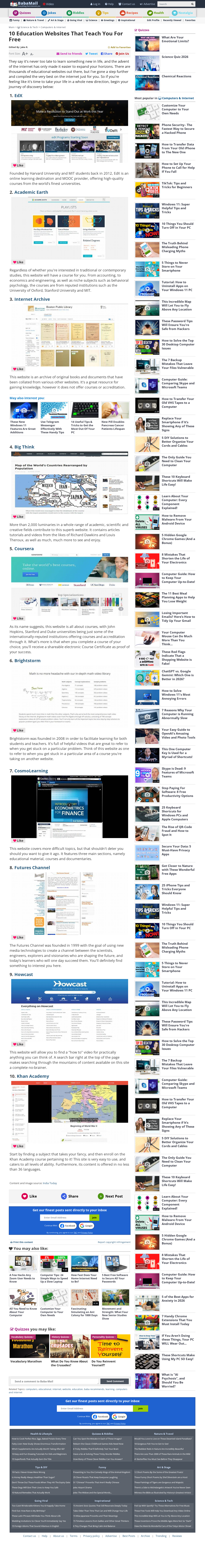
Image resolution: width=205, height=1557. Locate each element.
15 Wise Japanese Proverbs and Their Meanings (95, 1515)
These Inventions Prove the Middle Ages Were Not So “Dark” (163, 1521)
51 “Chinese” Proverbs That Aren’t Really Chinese (96, 1482)
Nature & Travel (35, 20)
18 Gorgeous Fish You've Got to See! (151, 1443)
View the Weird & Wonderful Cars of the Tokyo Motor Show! (162, 1526)
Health (159, 13)
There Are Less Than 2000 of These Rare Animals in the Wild (162, 1454)
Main (12, 27)
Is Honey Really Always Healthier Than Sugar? (33, 1477)
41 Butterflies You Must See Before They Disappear (158, 1459)
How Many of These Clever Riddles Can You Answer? (98, 1459)
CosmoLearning (31, 771)
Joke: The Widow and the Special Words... (92, 1492)
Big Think (24, 447)
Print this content (23, 1242)
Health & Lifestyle (41, 1433)
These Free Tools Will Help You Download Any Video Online (162, 1510)
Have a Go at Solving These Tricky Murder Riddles (96, 1454)
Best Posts (129, 1536)
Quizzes (25, 13)
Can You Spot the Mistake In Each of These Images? (97, 1438)
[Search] (192, 4)
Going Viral (76, 20)
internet (57, 1389)
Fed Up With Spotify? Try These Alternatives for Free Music (162, 1505)
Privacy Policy (87, 1232)
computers (31, 1389)
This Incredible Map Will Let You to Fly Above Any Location (162, 1515)
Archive (145, 1536)
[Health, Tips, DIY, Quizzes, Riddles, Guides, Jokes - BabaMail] (25, 3)
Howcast (23, 974)
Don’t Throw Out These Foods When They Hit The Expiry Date (41, 1482)
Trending (161, 1536)
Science (93, 20)
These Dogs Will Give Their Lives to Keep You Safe (35, 1487)
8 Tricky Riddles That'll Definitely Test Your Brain (96, 1448)
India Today (50, 1183)
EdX (18, 95)
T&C (75, 1232)
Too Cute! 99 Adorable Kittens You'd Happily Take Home (38, 1505)
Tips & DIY (41, 1467)
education (77, 1389)
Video (50, 4)
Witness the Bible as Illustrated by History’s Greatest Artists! (162, 1492)
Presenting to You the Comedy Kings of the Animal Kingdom (101, 1472)
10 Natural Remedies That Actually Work (31, 1492)
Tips (105, 13)
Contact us (128, 4)
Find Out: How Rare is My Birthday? (28, 1510)
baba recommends (94, 1389)
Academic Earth (31, 192)
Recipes (132, 13)
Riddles (78, 13)
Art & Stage (57, 20)
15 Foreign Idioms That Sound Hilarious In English (35, 1526)
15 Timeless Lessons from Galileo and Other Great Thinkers (101, 1521)
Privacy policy (91, 1536)
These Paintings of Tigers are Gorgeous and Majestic (159, 1482)
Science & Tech (29, 27)
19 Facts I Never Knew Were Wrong (28, 1472)
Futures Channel (32, 867)
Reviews (177, 1536)
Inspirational (128, 20)
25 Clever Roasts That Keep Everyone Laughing (95, 1477)
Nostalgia (185, 13)
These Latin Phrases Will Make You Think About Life (36, 1515)
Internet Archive (32, 299)
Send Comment (115, 1381)
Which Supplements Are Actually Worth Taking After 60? (38, 1448)
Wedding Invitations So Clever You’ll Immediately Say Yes (39, 1521)
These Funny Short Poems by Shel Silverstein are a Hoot (161, 1477)
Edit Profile (153, 20)
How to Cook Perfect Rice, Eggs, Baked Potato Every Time (39, 1438)
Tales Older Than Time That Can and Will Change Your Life (100, 1510)
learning (110, 1389)
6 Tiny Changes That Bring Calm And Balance (94, 1526)
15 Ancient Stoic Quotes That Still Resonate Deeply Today (100, 1505)
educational (45, 1389)
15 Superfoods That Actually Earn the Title (31, 1459)
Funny (16, 20)
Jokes (52, 13)
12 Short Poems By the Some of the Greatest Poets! (158, 1472)
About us (58, 1536)
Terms (74, 1536)
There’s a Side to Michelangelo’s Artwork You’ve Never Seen (162, 1487)
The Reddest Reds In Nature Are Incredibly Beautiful (159, 1448)
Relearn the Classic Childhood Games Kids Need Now (98, 1443)
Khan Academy (33, 1076)
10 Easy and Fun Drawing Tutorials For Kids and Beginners (39, 1454)
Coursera (24, 548)
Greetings (109, 20)
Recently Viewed (172, 20)
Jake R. (24, 47)
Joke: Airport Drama (82, 1487)
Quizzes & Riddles (102, 1433)
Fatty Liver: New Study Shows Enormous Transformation (39, 1443)
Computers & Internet (53, 27)
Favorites (190, 20)
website (66, 1389)
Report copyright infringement (114, 1242)
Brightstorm (27, 660)
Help (111, 4)
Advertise (149, 4)
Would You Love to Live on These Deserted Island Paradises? (163, 1438)
